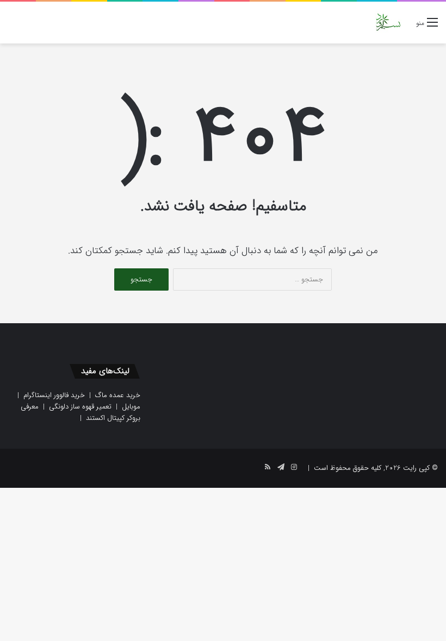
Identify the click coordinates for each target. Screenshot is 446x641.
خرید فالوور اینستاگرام (54, 395)
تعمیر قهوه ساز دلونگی (80, 406)
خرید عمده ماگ (117, 395)
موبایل (131, 406)
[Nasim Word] (388, 22)
